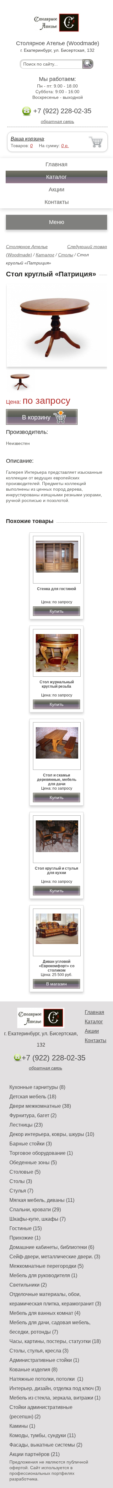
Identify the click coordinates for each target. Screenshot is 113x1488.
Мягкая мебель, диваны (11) (41, 1200)
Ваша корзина (27, 138)
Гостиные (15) (25, 1228)
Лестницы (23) (26, 1125)
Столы (65, 254)
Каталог (56, 177)
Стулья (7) (21, 1190)
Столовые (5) (24, 1172)
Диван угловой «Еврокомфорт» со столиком (56, 966)
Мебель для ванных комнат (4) (44, 1313)
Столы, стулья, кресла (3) (38, 1350)
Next (100, 377)
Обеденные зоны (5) (33, 1162)
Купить (56, 611)
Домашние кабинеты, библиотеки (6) (51, 1247)
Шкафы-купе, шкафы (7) (37, 1219)
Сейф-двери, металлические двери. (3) (54, 1256)
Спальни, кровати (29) (35, 1209)
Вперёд (97, 321)
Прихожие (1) (24, 1237)
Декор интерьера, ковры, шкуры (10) (51, 1134)
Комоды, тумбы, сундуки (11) (42, 1435)
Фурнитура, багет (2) (32, 1115)
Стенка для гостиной (56, 589)
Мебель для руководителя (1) (43, 1275)
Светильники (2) (28, 1285)
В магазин (56, 983)
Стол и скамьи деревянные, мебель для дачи (56, 779)
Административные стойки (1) (44, 1360)
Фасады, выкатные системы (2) (45, 1445)
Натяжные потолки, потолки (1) (46, 1379)
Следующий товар (87, 246)
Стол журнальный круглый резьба (57, 684)
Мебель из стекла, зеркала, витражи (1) (54, 1397)
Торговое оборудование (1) (41, 1153)
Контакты (57, 202)
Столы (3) (20, 1181)
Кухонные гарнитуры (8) (37, 1087)
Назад (16, 321)
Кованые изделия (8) (33, 1369)
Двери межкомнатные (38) (40, 1106)
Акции (56, 189)
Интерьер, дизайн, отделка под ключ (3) (55, 1388)
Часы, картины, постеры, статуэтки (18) (55, 1341)
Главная (56, 164)
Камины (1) (22, 1426)
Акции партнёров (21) (34, 1454)
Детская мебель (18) (32, 1096)
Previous (17, 377)
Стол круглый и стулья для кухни (56, 870)
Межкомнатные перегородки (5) (46, 1266)
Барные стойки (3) (30, 1143)
